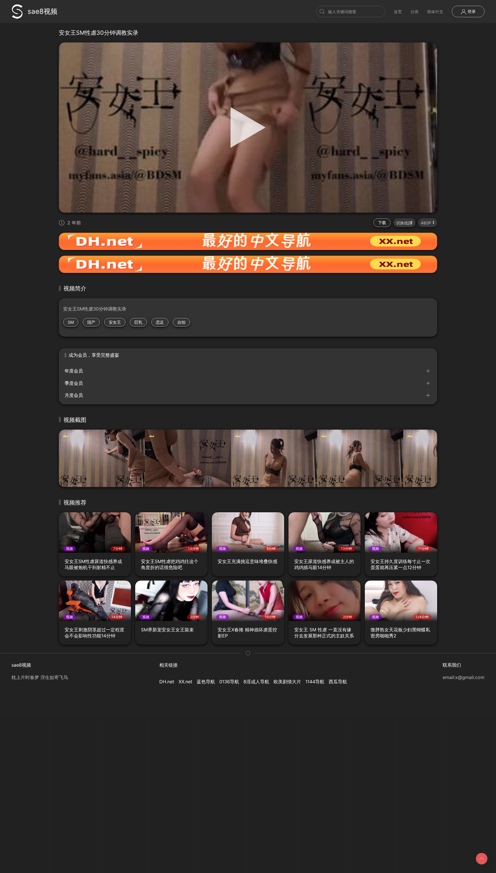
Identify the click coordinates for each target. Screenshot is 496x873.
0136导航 (229, 681)
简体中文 (435, 11)
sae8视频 (42, 11)
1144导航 (314, 681)
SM (71, 322)
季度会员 (74, 383)
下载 (382, 222)
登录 (471, 11)
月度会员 (74, 395)
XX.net (185, 681)
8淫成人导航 (256, 681)
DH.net (166, 681)
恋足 (160, 322)
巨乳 (138, 322)
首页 (398, 11)
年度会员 (74, 371)
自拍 (181, 322)
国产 (91, 322)
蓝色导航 (206, 681)
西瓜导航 (338, 681)
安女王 (115, 322)
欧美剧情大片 (287, 681)
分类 (414, 11)
